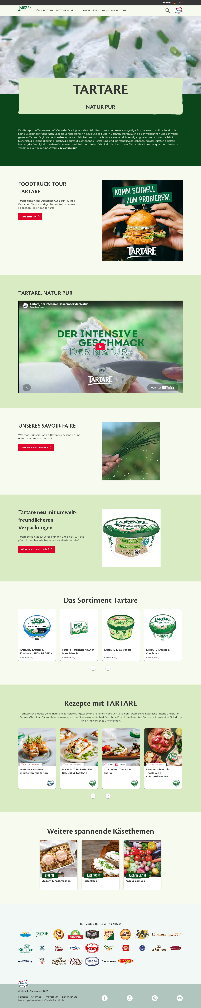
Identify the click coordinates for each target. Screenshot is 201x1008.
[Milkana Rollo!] (125, 961)
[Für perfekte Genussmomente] (23, 984)
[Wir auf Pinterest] (155, 998)
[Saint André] (142, 934)
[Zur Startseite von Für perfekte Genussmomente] (179, 10)
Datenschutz (70, 996)
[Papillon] (42, 948)
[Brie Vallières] (42, 961)
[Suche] (167, 10)
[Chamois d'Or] (109, 948)
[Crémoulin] (109, 961)
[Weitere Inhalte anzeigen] (107, 667)
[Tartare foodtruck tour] (142, 220)
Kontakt (167, 2)
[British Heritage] (92, 934)
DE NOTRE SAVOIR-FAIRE (34, 447)
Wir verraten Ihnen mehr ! (35, 549)
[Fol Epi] (58, 934)
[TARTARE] (42, 934)
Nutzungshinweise (29, 1000)
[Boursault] (175, 948)
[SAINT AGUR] (109, 934)
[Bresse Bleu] (142, 948)
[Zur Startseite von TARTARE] (25, 8)
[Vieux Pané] (59, 948)
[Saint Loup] (92, 948)
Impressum (52, 996)
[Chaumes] (159, 934)
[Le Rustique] (159, 948)
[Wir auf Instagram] (130, 998)
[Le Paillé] (75, 961)
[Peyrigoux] (92, 961)
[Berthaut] (175, 934)
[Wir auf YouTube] (180, 998)
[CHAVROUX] (75, 934)
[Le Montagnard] (59, 961)
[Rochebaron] (25, 961)
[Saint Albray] (125, 934)
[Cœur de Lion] (125, 948)
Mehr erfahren (28, 216)
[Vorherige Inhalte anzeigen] (93, 667)
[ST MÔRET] (75, 948)
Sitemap (36, 996)
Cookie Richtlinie (54, 1000)
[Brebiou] (25, 948)
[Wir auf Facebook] (105, 998)
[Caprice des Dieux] (25, 934)
